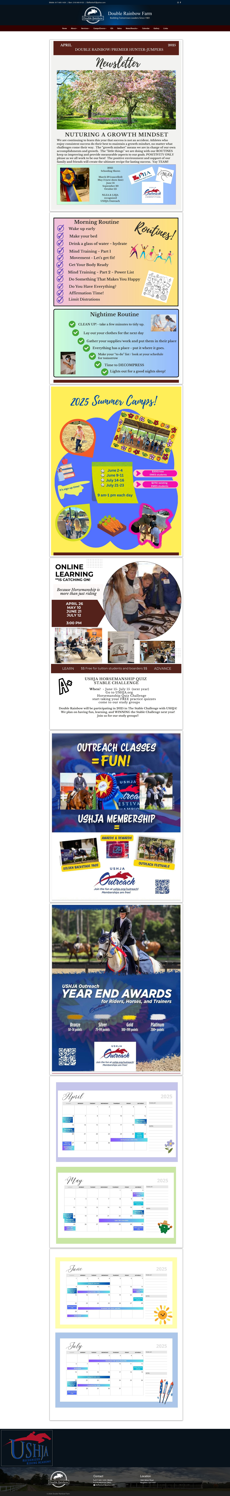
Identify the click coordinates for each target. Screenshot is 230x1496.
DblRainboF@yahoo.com (96, 2)
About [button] (73, 28)
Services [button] (84, 28)
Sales (119, 28)
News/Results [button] (131, 28)
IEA (111, 28)
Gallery (156, 28)
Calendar (146, 28)
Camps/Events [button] (99, 28)
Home (64, 28)
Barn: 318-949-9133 (76, 2)
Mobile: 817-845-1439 (57, 2)
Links (165, 28)
